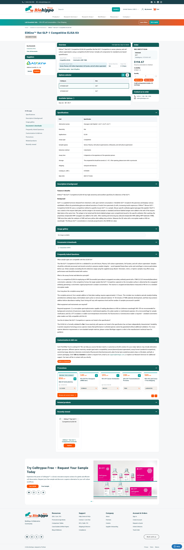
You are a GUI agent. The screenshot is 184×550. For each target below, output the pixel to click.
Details (30, 71)
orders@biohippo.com (44, 2)
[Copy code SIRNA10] (96, 388)
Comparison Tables (57, 523)
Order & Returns (137, 526)
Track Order (136, 530)
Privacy (146, 547)
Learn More (143, 22)
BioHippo (31, 547)
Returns (157, 547)
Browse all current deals (66, 395)
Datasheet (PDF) (31, 48)
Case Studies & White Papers (60, 526)
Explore (69, 445)
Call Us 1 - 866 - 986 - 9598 (144, 96)
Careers (108, 523)
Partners (108, 520)
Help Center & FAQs (84, 516)
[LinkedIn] (158, 2)
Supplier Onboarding (112, 526)
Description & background (34, 118)
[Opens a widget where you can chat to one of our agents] (177, 546)
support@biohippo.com (117, 355)
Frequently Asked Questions (35, 129)
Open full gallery (75, 69)
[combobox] (83, 9)
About (108, 516)
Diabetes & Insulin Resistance (38, 27)
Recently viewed (31, 144)
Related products (31, 141)
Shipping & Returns (84, 526)
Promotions (29, 137)
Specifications (30, 114)
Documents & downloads (34, 126)
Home (26, 27)
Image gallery (30, 122)
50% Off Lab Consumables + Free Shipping (153, 379)
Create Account (137, 520)
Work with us (151, 537)
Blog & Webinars (57, 530)
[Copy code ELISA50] (75, 388)
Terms (151, 547)
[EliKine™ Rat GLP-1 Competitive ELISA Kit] (69, 428)
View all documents (32, 51)
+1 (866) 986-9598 (29, 2)
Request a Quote (138, 523)
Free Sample (45, 486)
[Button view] (127, 75)
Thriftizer (43, 547)
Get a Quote (149, 80)
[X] (155, 2)
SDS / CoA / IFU (56, 516)
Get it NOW (32, 486)
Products (37, 71)
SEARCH (116, 9)
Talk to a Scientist (64, 361)
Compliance (82, 530)
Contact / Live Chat (84, 520)
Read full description (64, 69)
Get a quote (154, 22)
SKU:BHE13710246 (31, 37)
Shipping (136, 65)
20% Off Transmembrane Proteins (131, 379)
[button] (156, 9)
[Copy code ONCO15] (117, 388)
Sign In (135, 516)
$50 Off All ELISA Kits (66, 382)
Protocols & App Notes (58, 520)
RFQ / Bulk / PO (83, 523)
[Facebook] (151, 2)
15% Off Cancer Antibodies (110, 378)
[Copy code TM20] (139, 388)
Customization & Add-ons (34, 133)
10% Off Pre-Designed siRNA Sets (87, 379)
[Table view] (123, 75)
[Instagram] (161, 2)
